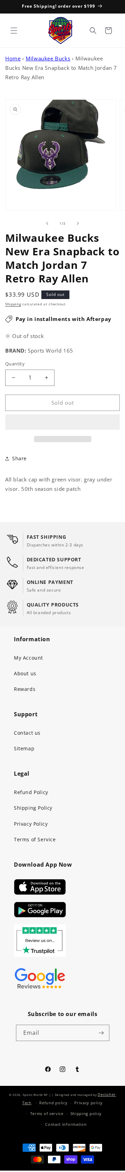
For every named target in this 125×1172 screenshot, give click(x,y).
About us (25, 673)
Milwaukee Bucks (48, 58)
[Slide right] (77, 223)
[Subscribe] (101, 1033)
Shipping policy (86, 1113)
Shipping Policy (33, 807)
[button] (62, 422)
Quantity (15, 364)
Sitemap (24, 748)
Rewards (24, 689)
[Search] (93, 30)
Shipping (13, 304)
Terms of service (47, 1113)
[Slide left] (47, 223)
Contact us (27, 732)
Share (19, 458)
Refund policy (53, 1102)
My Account (28, 657)
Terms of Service (35, 839)
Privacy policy (88, 1102)
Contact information (65, 1124)
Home (12, 58)
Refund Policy (31, 792)
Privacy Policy (31, 823)
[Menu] (14, 30)
